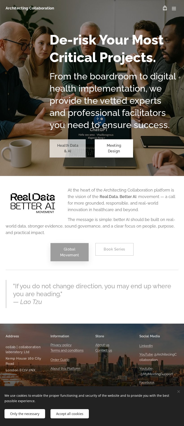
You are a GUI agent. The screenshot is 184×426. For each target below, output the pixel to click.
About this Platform (65, 369)
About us (102, 345)
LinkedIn (146, 346)
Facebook (147, 383)
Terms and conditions (66, 350)
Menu (173, 8)
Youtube (146, 369)
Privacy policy (61, 345)
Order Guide (59, 360)
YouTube (146, 354)
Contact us (103, 350)
